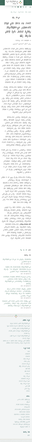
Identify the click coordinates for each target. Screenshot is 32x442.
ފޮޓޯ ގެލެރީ (27, 386)
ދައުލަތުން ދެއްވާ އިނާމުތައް (24, 419)
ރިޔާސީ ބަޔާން (27, 361)
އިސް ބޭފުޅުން (27, 333)
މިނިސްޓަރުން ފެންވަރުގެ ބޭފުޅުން (23, 404)
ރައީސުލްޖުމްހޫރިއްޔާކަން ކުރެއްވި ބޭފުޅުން (21, 328)
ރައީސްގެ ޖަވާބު (26, 359)
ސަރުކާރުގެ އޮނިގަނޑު (25, 417)
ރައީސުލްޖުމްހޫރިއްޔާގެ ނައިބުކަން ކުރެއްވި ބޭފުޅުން (19, 331)
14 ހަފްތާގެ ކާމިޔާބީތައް (25, 427)
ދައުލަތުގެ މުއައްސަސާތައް (24, 412)
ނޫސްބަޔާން (27, 354)
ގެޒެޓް (29, 435)
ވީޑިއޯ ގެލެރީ (27, 389)
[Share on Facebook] (26, 250)
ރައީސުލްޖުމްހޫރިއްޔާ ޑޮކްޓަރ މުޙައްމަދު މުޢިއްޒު (20, 323)
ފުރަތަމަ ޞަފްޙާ (28, 12)
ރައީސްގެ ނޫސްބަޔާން (25, 379)
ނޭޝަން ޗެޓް (27, 371)
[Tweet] (24, 250)
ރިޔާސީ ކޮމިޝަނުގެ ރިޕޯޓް (24, 366)
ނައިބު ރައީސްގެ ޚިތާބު (25, 384)
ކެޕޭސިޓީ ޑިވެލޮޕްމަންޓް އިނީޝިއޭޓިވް (22, 422)
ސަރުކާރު (28, 391)
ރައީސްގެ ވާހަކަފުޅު (26, 364)
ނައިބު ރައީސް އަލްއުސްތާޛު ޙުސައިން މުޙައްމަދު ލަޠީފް (18, 326)
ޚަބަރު (28, 351)
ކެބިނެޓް (28, 402)
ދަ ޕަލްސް (28, 374)
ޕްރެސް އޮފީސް (20, 12)
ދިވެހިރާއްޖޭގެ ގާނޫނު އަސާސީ (23, 399)
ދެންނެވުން (28, 356)
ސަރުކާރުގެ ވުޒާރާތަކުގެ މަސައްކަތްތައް (22, 414)
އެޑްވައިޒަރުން (27, 407)
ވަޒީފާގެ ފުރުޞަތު (26, 338)
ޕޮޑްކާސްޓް (28, 369)
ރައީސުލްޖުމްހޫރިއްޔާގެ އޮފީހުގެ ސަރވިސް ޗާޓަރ (20, 336)
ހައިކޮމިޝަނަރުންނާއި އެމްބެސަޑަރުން (22, 409)
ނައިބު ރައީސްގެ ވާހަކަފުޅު (24, 381)
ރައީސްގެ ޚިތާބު (13, 12)
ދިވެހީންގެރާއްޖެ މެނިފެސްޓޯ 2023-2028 (21, 424)
